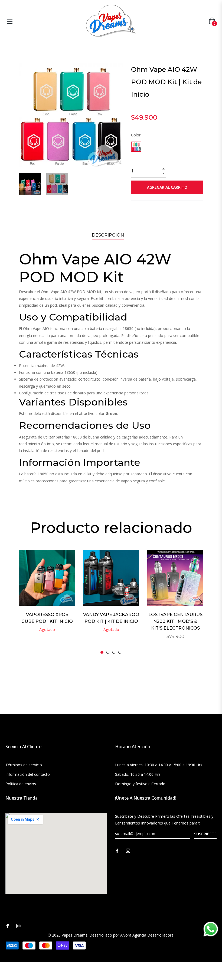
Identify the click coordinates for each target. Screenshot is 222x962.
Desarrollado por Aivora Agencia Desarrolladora (131, 935)
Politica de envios (20, 783)
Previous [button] (21, 602)
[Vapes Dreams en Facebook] (117, 850)
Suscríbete (205, 833)
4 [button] (119, 652)
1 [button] (101, 652)
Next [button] (200, 602)
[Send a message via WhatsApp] (210, 929)
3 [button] (113, 652)
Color (136, 135)
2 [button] (107, 652)
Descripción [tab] (108, 235)
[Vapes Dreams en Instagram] (128, 850)
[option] (47, 598)
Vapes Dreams (74, 935)
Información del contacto (27, 774)
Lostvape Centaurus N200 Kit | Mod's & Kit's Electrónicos (175, 621)
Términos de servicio (23, 764)
